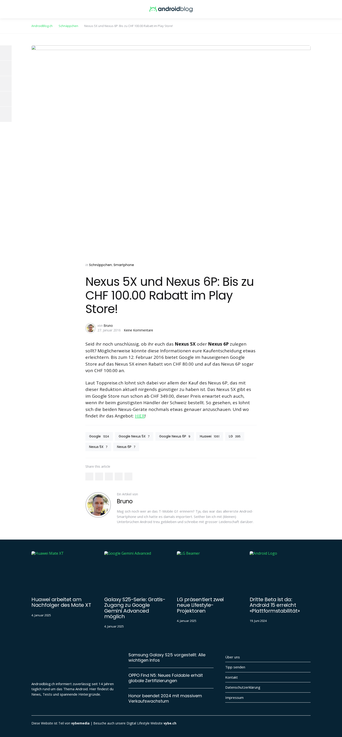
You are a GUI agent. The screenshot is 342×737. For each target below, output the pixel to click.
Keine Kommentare (138, 330)
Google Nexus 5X (134, 436)
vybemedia (80, 723)
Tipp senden (235, 667)
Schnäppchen (100, 265)
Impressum (234, 697)
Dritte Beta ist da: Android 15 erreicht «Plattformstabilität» (275, 605)
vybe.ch (170, 723)
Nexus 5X (98, 446)
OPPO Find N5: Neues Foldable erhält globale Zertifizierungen (165, 678)
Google (99, 436)
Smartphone (124, 265)
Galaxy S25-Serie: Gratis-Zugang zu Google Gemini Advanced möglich (134, 608)
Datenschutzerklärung (242, 687)
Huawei (209, 436)
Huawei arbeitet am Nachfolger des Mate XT (61, 602)
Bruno (108, 325)
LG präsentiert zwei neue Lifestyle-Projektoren (200, 605)
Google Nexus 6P (174, 436)
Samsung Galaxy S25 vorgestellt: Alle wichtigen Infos (166, 657)
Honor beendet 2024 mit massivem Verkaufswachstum (165, 698)
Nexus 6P (126, 446)
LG (235, 436)
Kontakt (231, 677)
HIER (140, 416)
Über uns (232, 657)
